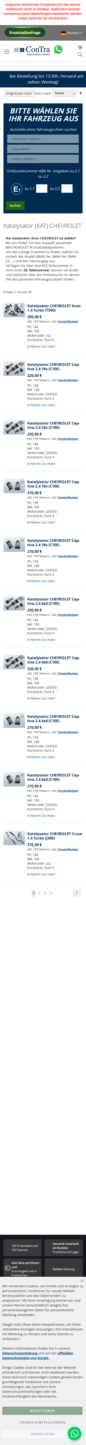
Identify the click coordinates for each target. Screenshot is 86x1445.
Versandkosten (68, 321)
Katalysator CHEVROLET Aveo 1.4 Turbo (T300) (54, 308)
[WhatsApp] (74, 1433)
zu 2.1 (30, 188)
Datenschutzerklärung (20, 1353)
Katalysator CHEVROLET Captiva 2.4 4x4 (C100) (53, 601)
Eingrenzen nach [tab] (19, 93)
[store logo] (32, 50)
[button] (72, 33)
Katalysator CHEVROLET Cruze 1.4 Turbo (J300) (54, 836)
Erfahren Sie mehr (41, 346)
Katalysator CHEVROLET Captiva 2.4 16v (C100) (53, 366)
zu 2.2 (55, 188)
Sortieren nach (39, 93)
